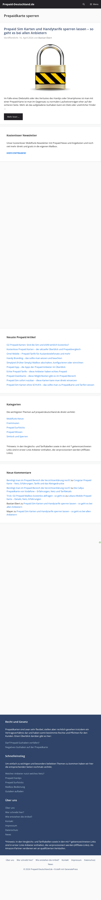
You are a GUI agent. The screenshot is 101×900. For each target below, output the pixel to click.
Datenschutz (11, 830)
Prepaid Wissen (14, 431)
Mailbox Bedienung (15, 786)
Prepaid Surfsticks (16, 427)
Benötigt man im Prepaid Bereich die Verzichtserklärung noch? (38, 480)
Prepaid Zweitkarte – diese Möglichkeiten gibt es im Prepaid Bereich (41, 375)
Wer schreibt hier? (14, 812)
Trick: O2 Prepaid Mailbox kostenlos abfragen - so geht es (36, 495)
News (8, 834)
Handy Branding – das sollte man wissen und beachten (34, 358)
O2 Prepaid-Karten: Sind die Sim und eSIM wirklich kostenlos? (38, 344)
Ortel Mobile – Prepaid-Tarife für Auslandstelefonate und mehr (38, 353)
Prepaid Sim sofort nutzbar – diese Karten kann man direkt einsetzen (42, 380)
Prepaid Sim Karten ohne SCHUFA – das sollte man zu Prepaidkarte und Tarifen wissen (50, 384)
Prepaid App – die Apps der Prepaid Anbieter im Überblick (36, 366)
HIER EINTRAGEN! (16, 153)
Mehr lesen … (13, 116)
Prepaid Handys (13, 777)
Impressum (11, 825)
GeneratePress (71, 869)
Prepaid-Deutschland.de (18, 4)
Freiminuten (13, 423)
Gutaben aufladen (14, 791)
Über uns (10, 807)
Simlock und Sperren (17, 436)
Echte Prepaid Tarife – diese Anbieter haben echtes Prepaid (37, 371)
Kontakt (9, 821)
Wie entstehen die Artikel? (18, 816)
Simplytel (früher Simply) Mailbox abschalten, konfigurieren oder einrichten (45, 362)
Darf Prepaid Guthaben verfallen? (22, 742)
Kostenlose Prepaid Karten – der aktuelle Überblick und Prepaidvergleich (44, 349)
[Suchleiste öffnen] (83, 4)
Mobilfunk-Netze (15, 418)
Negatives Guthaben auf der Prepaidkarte (26, 747)
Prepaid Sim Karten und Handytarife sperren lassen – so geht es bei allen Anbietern (48, 31)
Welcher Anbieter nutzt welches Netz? (24, 773)
